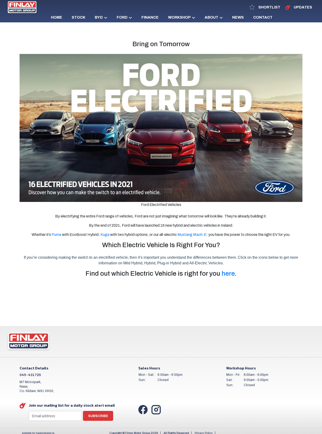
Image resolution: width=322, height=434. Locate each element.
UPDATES (302, 7)
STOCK (78, 17)
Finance (150, 17)
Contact (262, 17)
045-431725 (30, 375)
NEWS (238, 17)
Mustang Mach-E (192, 235)
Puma (56, 235)
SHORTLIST (269, 7)
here (228, 273)
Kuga (104, 235)
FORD (122, 17)
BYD (99, 17)
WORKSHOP (179, 17)
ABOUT (211, 17)
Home (56, 17)
